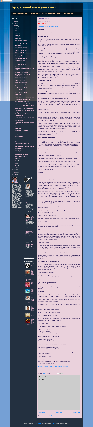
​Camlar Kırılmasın (18, 150)
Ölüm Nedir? (17, 54)
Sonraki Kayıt (42, 413)
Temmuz (17, 35)
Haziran (16, 158)
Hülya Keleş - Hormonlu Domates (22, 113)
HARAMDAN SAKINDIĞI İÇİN (21, 84)
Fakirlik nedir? (18, 38)
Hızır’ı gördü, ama (18, 112)
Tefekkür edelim (18, 128)
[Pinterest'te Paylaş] (62, 373)
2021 (15, 20)
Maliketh (39, 423)
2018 (15, 23)
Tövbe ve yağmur (18, 85)
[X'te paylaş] (59, 373)
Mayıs (16, 160)
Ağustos (17, 33)
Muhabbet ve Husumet (19, 138)
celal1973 (16, 182)
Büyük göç (17, 66)
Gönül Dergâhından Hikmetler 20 (22, 143)
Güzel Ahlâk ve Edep (19, 115)
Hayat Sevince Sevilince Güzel (21, 130)
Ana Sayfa (59, 413)
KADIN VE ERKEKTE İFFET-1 (21, 58)
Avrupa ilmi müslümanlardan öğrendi (29, 201)
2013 (15, 174)
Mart (16, 163)
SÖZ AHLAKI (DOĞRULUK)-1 (21, 92)
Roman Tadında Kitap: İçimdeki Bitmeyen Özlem (45, 13)
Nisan (16, 162)
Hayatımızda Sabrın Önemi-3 (21, 40)
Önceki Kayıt (76, 413)
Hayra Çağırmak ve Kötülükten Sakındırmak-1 (24, 36)
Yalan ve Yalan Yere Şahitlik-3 (21, 64)
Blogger (54, 423)
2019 (15, 21)
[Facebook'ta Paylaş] (60, 373)
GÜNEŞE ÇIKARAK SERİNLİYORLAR (22, 99)
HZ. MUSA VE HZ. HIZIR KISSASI (21, 154)
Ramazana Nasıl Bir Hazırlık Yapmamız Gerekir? (29, 232)
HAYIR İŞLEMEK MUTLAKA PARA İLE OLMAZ (24, 110)
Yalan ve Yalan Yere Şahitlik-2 (21, 71)
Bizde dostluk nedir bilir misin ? (32, 291)
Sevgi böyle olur (18, 45)
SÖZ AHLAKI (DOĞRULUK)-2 (21, 87)
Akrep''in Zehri (18, 134)
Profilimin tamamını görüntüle (16, 209)
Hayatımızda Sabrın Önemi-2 (21, 43)
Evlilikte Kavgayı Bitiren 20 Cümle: (32, 265)
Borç (16, 141)
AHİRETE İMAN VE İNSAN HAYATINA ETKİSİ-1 (24, 117)
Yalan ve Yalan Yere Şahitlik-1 (21, 82)
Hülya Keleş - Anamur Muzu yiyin (22, 101)
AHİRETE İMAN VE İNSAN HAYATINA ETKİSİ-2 (24, 108)
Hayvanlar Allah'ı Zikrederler (21, 156)
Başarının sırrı (18, 139)
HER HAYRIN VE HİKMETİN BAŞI (21, 72)
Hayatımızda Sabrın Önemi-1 (21, 47)
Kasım (16, 28)
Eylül (16, 31)
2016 (15, 169)
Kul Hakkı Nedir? (18, 90)
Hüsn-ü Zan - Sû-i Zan (32, 314)
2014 (15, 172)
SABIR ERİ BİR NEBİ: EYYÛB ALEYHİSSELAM (24, 146)
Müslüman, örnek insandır (20, 80)
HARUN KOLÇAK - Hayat (20, 60)
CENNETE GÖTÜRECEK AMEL (21, 50)
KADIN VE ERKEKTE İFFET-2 (21, 52)
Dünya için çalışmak (19, 120)
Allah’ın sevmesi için (19, 136)
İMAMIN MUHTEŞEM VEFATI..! (28, 279)
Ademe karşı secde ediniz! (20, 126)
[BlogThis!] (58, 373)
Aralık (16, 26)
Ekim (16, 30)
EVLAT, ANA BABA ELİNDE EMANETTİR (23, 42)
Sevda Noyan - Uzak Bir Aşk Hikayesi (32, 308)
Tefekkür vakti (18, 78)
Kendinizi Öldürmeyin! (19, 48)
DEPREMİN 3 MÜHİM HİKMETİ (21, 77)
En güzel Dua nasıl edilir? (20, 96)
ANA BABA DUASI (18, 89)
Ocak (16, 167)
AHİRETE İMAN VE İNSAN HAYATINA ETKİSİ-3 (24, 97)
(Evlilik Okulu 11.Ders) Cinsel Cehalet (32, 284)
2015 (15, 171)
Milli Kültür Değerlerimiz (28, 303)
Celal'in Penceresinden (20, 13)
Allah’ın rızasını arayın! (19, 148)
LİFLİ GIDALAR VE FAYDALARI (29, 245)
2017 (15, 25)
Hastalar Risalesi (69, 13)
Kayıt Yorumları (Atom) (47, 415)
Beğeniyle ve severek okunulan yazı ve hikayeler (34, 7)
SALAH (16, 145)
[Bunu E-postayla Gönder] (57, 373)
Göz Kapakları (18, 118)
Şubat (16, 165)
